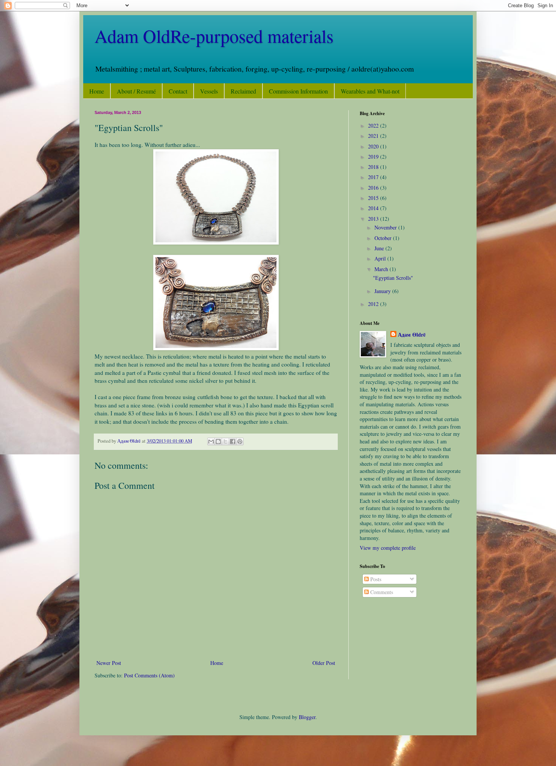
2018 (374, 166)
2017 (374, 177)
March (382, 269)
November (386, 227)
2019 (374, 156)
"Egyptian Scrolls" (393, 277)
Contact (178, 91)
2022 (374, 125)
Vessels (209, 91)
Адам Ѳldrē (412, 335)
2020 (374, 146)
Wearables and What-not (370, 91)
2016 (374, 187)
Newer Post (108, 662)
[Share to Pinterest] (240, 441)
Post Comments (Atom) (149, 675)
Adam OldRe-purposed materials (214, 35)
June (379, 248)
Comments (381, 592)
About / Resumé (136, 91)
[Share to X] (225, 441)
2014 (374, 208)
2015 (374, 197)
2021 (374, 135)
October (383, 238)
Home (96, 91)
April (380, 258)
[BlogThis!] (218, 441)
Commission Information (298, 91)
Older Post (323, 662)
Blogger (307, 717)
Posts (375, 579)
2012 (374, 303)
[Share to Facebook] (232, 441)
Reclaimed (243, 91)
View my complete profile (388, 547)
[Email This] (211, 441)
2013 (374, 218)
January (383, 291)
